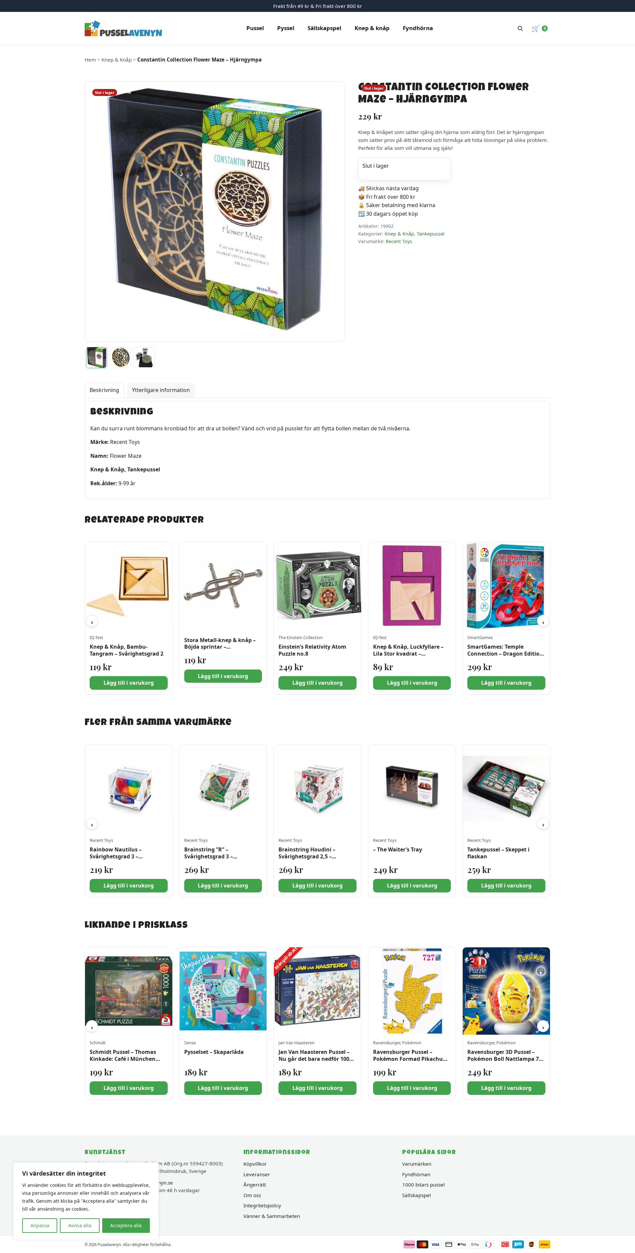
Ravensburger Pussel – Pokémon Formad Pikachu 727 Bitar (408, 1058)
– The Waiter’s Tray (397, 849)
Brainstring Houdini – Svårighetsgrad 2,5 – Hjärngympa (306, 856)
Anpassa (39, 1225)
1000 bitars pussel (423, 1184)
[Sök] (520, 28)
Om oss (252, 1195)
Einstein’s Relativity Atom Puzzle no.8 (312, 650)
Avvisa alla (79, 1225)
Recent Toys (399, 241)
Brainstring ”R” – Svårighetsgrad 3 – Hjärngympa (208, 856)
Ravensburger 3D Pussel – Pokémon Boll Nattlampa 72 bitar (504, 1058)
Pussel (255, 28)
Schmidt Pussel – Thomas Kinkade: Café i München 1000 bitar (123, 1058)
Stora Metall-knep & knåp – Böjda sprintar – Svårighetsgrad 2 (220, 647)
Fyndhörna (418, 28)
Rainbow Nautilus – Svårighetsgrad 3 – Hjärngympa (116, 856)
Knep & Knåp (117, 59)
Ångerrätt (254, 1184)
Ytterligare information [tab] (161, 390)
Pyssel (285, 28)
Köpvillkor (255, 1163)
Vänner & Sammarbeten (271, 1216)
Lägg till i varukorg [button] (129, 683)
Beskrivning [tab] (104, 390)
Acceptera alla (126, 1225)
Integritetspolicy (262, 1205)
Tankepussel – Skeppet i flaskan (498, 853)
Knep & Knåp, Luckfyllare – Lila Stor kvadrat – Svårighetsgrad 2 (408, 653)
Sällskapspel (324, 28)
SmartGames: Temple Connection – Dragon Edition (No (505, 653)
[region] (86, 1201)
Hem (90, 59)
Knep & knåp (372, 28)
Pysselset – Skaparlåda (214, 1052)
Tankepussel (430, 234)
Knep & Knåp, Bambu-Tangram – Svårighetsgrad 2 (126, 650)
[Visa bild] (96, 357)
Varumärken (416, 1163)
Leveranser (256, 1174)
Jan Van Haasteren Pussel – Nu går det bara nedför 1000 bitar (315, 1058)
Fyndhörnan (416, 1174)
